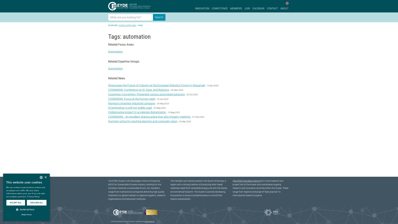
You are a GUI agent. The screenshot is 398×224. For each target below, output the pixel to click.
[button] (26, 209)
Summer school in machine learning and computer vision (142, 121)
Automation (115, 51)
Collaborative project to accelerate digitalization (137, 112)
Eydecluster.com (127, 25)
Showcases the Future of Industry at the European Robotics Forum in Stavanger (156, 85)
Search (159, 17)
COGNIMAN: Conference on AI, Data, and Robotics (138, 89)
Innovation (202, 8)
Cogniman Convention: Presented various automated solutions (146, 94)
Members (236, 8)
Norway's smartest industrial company (131, 103)
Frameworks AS (149, 221)
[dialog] (26, 197)
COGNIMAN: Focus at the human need (131, 98)
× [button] (45, 177)
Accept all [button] (15, 202)
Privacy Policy (33, 196)
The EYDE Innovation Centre (246, 181)
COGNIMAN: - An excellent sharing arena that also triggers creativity (149, 116)
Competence (220, 8)
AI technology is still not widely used (130, 107)
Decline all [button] (36, 202)
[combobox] (41, 177)
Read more (26, 214)
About (284, 8)
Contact (272, 8)
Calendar (258, 8)
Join (247, 8)
